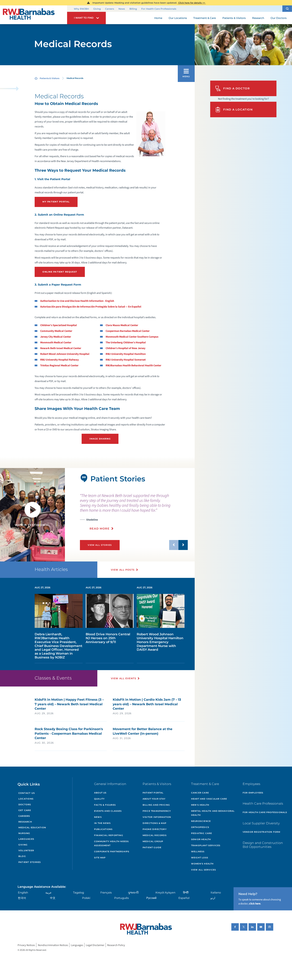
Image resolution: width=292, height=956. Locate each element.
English (23, 892)
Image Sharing (100, 438)
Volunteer (26, 850)
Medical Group (153, 841)
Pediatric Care (201, 833)
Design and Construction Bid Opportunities (263, 845)
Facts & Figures (105, 805)
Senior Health (201, 839)
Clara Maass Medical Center (122, 325)
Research (25, 821)
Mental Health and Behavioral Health (213, 813)
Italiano (216, 892)
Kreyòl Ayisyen (165, 892)
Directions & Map (154, 823)
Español (183, 898)
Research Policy (116, 945)
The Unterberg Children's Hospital (126, 342)
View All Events (123, 678)
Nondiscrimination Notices (53, 945)
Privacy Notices (26, 945)
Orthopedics (200, 827)
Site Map (100, 857)
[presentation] (134, 511)
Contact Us (26, 793)
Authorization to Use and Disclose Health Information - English (77, 301)
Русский (151, 898)
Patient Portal (153, 792)
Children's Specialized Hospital (58, 325)
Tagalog (78, 892)
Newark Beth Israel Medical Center (60, 348)
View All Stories (100, 545)
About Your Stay (154, 799)
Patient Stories (29, 862)
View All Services (203, 869)
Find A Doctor (236, 88)
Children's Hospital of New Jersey (125, 348)
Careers (109, 8)
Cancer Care (200, 792)
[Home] (33, 14)
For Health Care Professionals (158, 8)
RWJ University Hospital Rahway (59, 360)
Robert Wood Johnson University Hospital (64, 354)
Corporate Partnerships (111, 851)
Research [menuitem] (258, 18)
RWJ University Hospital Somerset (126, 360)
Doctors (24, 804)
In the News (102, 823)
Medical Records (155, 835)
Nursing (24, 833)
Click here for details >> (192, 2)
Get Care (24, 810)
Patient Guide (152, 847)
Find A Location (238, 109)
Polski (86, 898)
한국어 (22, 898)
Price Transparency (157, 811)
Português (121, 898)
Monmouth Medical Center (55, 342)
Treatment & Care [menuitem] (204, 18)
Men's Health (200, 805)
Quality (99, 799)
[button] (287, 8)
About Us (100, 792)
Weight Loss (199, 857)
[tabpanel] (32, 514)
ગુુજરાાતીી (133, 892)
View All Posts (123, 569)
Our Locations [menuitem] (178, 18)
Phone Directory (155, 829)
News (121, 8)
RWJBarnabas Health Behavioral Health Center (133, 365)
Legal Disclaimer (95, 945)
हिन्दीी (186, 892)
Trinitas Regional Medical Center (59, 365)
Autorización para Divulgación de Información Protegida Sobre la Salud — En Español (90, 307)
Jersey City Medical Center (55, 337)
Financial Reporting (108, 835)
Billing (133, 8)
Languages (26, 839)
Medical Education (32, 827)
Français (106, 892)
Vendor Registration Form (261, 832)
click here (254, 903)
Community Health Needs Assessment (111, 843)
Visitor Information (157, 817)
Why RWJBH (81, 8)
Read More (100, 528)
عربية (48, 892)
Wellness (198, 851)
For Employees (253, 792)
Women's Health (202, 863)
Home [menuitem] (158, 18)
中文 (52, 898)
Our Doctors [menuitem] (279, 18)
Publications (103, 829)
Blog (22, 856)
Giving (97, 8)
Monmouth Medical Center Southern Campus (132, 337)
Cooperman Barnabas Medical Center (128, 331)
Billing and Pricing (156, 805)
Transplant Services (206, 845)
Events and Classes (108, 811)
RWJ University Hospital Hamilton (126, 354)
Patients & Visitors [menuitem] (234, 18)
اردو (213, 898)
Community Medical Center (56, 331)
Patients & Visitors (49, 78)
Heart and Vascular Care (209, 799)
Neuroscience (201, 821)
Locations (25, 799)
